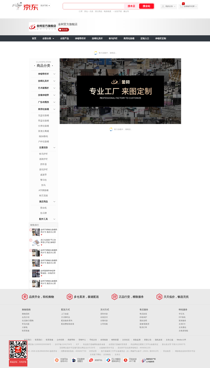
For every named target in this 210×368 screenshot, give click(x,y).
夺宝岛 (181, 314)
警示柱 (43, 180)
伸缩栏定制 (160, 38)
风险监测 (137, 340)
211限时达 (65, 317)
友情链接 (104, 340)
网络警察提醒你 (79, 360)
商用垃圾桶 (129, 38)
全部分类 (46, 38)
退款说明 (143, 321)
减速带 (43, 174)
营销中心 (82, 340)
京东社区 (126, 340)
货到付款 (104, 314)
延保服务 (182, 321)
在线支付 (104, 317)
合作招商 (60, 340)
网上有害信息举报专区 (114, 360)
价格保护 (143, 317)
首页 (34, 38)
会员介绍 (25, 317)
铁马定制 (36, 44)
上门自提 (65, 314)
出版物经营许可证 (106, 348)
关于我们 (27, 340)
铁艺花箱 (43, 195)
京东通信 (182, 327)
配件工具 (43, 219)
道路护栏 (43, 159)
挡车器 (43, 164)
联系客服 (25, 331)
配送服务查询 (66, 321)
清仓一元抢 (88, 11)
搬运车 (126, 11)
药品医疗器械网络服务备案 (94, 344)
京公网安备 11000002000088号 (38, 344)
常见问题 (25, 324)
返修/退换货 (144, 324)
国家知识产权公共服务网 (148, 360)
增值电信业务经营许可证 (185, 351)
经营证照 (93, 351)
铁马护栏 (113, 38)
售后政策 (143, 314)
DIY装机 (182, 317)
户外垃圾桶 (43, 141)
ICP (77, 344)
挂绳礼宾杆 (97, 38)
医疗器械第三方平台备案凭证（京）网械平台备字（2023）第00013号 (130, 351)
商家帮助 (71, 340)
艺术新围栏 (43, 88)
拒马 (43, 185)
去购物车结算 (189, 6)
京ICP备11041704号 (63, 344)
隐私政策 (158, 340)
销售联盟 (115, 340)
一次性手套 (117, 11)
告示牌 (43, 213)
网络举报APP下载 (131, 360)
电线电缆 (107, 11)
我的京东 (169, 6)
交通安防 (43, 147)
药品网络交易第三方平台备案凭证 (144, 344)
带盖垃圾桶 (43, 120)
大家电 (25, 327)
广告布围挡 (43, 102)
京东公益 (169, 340)
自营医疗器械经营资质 (118, 344)
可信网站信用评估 (62, 360)
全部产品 (64, 38)
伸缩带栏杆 (80, 38)
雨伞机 (43, 208)
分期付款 (104, 321)
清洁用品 (98, 11)
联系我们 (38, 340)
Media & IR (181, 340)
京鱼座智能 (183, 331)
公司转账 (104, 324)
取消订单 (143, 327)
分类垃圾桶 (43, 126)
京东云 (117, 354)
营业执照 (166, 351)
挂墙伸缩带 (43, 95)
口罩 (81, 11)
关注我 (64, 30)
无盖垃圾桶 (43, 115)
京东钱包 (107, 354)
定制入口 (145, 38)
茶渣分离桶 (43, 131)
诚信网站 (96, 360)
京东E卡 (182, 324)
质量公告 (147, 340)
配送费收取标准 (67, 324)
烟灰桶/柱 (43, 136)
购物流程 (25, 314)
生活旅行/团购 (28, 321)
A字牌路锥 (44, 190)
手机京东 (93, 340)
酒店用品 (43, 201)
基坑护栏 (43, 169)
